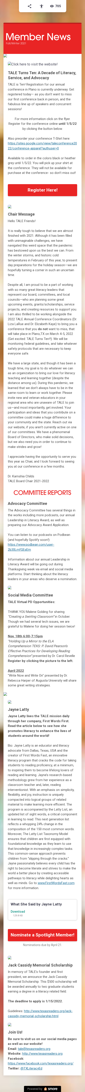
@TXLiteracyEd (31, 1068)
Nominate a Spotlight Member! (42, 935)
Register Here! (43, 190)
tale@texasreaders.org (34, 1049)
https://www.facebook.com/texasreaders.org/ (40, 1063)
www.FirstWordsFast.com (56, 883)
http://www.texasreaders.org (42, 1054)
